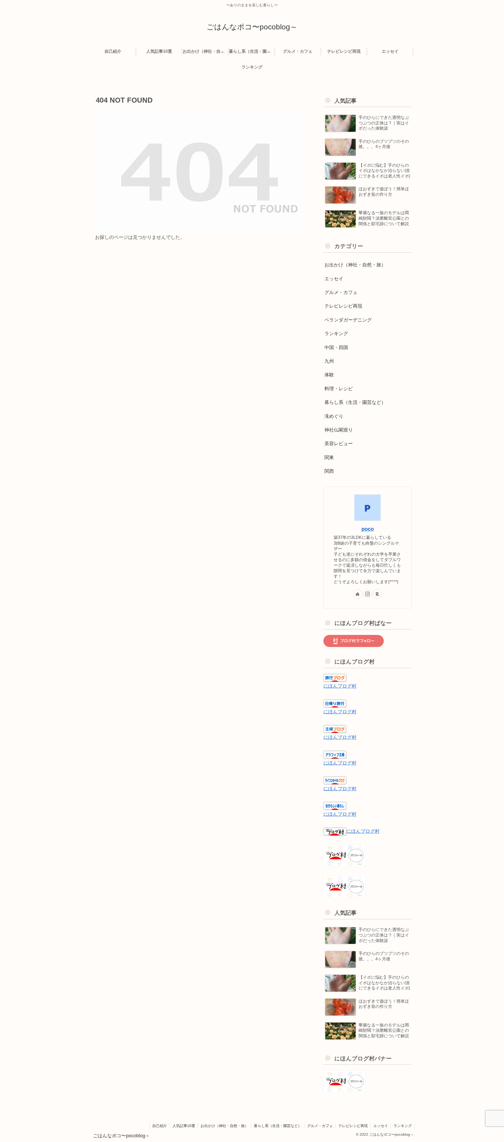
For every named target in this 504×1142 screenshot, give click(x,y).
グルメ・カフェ (320, 1126)
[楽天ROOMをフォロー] (377, 593)
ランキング (402, 1126)
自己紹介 (159, 1126)
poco (367, 529)
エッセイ (380, 1126)
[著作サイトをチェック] (357, 593)
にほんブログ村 (339, 686)
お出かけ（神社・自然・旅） (224, 1126)
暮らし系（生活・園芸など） (278, 1126)
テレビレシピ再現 (353, 1126)
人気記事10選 (183, 1126)
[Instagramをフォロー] (367, 593)
